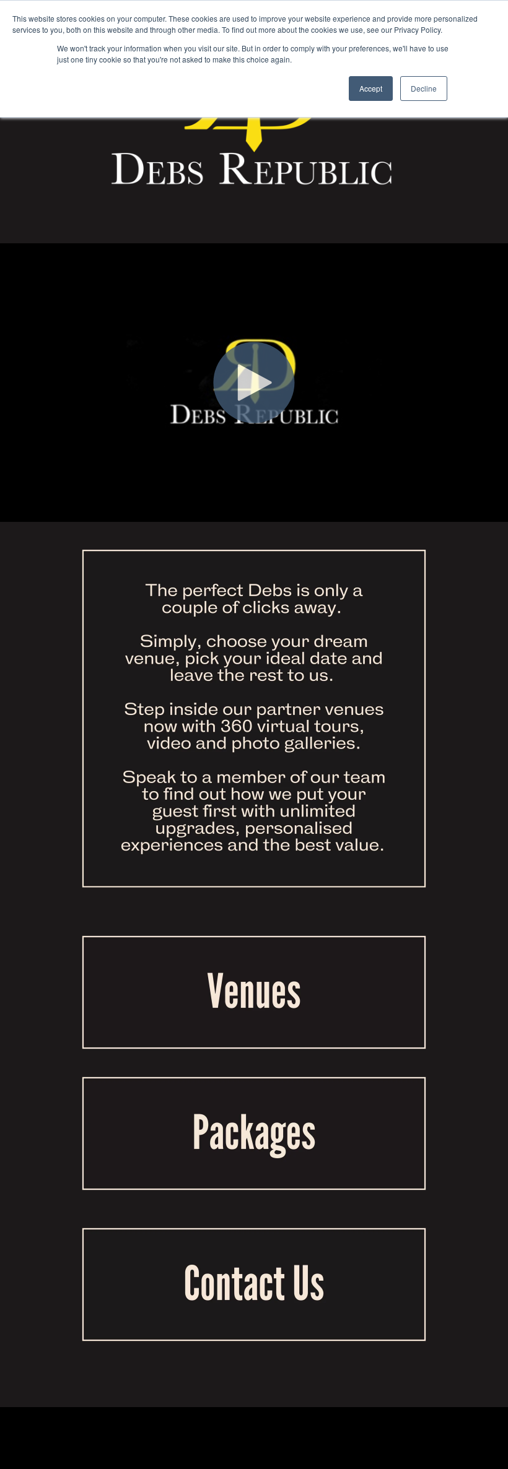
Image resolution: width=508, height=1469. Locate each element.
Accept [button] (370, 88)
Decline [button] (424, 88)
